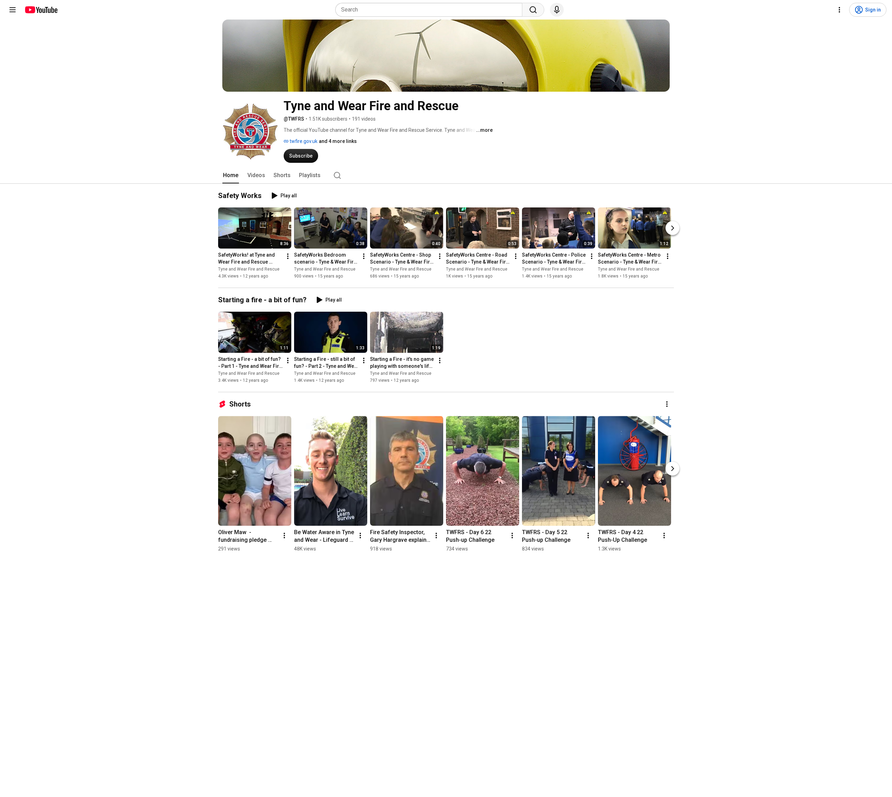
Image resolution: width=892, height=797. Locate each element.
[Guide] (12, 10)
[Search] (533, 10)
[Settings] (839, 10)
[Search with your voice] (557, 10)
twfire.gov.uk (303, 141)
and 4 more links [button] (338, 141)
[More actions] (288, 256)
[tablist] (446, 175)
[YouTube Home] (41, 10)
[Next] (672, 228)
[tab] (230, 175)
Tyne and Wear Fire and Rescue (248, 269)
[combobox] (431, 10)
